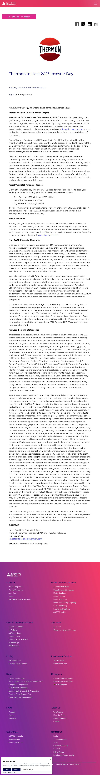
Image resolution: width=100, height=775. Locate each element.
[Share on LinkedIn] (90, 24)
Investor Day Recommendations (21, 697)
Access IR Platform (16, 627)
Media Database (59, 593)
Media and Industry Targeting (64, 603)
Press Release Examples (63, 681)
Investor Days (14, 643)
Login (55, 736)
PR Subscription (15, 660)
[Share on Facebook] (77, 24)
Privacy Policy (75, 764)
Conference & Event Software (64, 630)
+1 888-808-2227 (60, 739)
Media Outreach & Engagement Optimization (26, 681)
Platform (12, 715)
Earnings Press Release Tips (20, 694)
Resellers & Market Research (20, 599)
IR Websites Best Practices (19, 688)
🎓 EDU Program (60, 685)
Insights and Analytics (61, 609)
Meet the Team (59, 715)
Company (12, 718)
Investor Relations (60, 718)
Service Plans (58, 660)
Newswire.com (14, 739)
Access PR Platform (61, 587)
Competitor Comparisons (18, 685)
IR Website (13, 630)
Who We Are (58, 712)
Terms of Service (62, 764)
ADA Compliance (15, 633)
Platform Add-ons (60, 664)
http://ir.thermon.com (72, 129)
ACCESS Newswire (16, 736)
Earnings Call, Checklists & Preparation (24, 691)
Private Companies (16, 590)
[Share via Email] (96, 24)
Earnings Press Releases (18, 639)
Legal (11, 596)
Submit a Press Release (18, 664)
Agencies (12, 593)
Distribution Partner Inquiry (63, 755)
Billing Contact (58, 752)
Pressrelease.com (15, 742)
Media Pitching (59, 596)
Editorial (56, 749)
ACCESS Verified (59, 612)
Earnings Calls (14, 636)
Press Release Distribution (63, 590)
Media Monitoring (60, 599)
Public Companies (15, 587)
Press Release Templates (63, 678)
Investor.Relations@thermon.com (25, 539)
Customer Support (60, 746)
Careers (56, 721)
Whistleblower (14, 646)
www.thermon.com (47, 235)
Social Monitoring (60, 606)
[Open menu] (95, 4)
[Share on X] (83, 24)
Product (12, 712)
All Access (57, 627)
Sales (55, 742)
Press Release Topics (17, 678)
